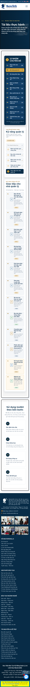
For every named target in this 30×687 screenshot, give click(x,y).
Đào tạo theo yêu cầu (6, 573)
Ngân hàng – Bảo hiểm (7, 610)
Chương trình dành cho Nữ (8, 624)
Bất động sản (4, 612)
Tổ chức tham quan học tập (8, 591)
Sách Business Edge (6, 634)
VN (28, 1)
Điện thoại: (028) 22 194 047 (9, 511)
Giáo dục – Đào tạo (6, 618)
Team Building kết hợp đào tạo (9, 587)
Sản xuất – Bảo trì (6, 598)
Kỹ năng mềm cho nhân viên (8, 579)
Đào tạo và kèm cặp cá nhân (8, 585)
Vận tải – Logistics (6, 604)
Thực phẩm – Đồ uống (7, 606)
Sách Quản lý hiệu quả (7, 636)
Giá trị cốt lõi (4, 545)
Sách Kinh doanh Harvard (8, 640)
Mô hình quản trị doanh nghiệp (9, 642)
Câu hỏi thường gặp (6, 563)
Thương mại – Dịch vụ (7, 616)
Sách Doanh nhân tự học (7, 638)
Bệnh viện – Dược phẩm (7, 608)
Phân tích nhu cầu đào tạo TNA (9, 648)
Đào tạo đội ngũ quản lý (7, 575)
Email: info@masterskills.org (9, 513)
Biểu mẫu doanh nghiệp (7, 646)
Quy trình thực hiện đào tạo (8, 555)
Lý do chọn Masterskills (7, 547)
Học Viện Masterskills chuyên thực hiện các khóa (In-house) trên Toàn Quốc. (15, 683)
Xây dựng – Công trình (7, 600)
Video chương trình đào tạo (8, 658)
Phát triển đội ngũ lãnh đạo (8, 577)
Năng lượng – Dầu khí (7, 602)
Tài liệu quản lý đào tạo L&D (8, 652)
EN (25, 1)
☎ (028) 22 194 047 (4, 1)
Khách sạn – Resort (6, 614)
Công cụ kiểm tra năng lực (8, 650)
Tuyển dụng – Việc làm (7, 565)
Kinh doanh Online (6, 622)
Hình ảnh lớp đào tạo (6, 656)
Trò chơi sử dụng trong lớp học (9, 654)
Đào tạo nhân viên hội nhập (8, 583)
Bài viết (19, 1)
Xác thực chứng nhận (6, 561)
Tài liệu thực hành (6, 644)
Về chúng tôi (4, 541)
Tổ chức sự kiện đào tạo (7, 557)
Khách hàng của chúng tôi (8, 551)
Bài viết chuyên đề (6, 632)
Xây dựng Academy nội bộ (8, 581)
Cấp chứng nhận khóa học (8, 559)
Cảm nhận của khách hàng (8, 553)
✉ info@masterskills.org (12, 1)
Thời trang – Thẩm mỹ (7, 620)
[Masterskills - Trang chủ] (10, 6)
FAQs (22, 1)
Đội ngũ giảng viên (6, 549)
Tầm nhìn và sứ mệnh (7, 543)
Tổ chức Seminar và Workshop (9, 589)
